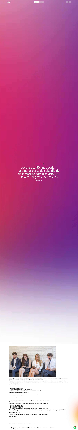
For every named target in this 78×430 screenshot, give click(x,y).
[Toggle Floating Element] (74, 427)
